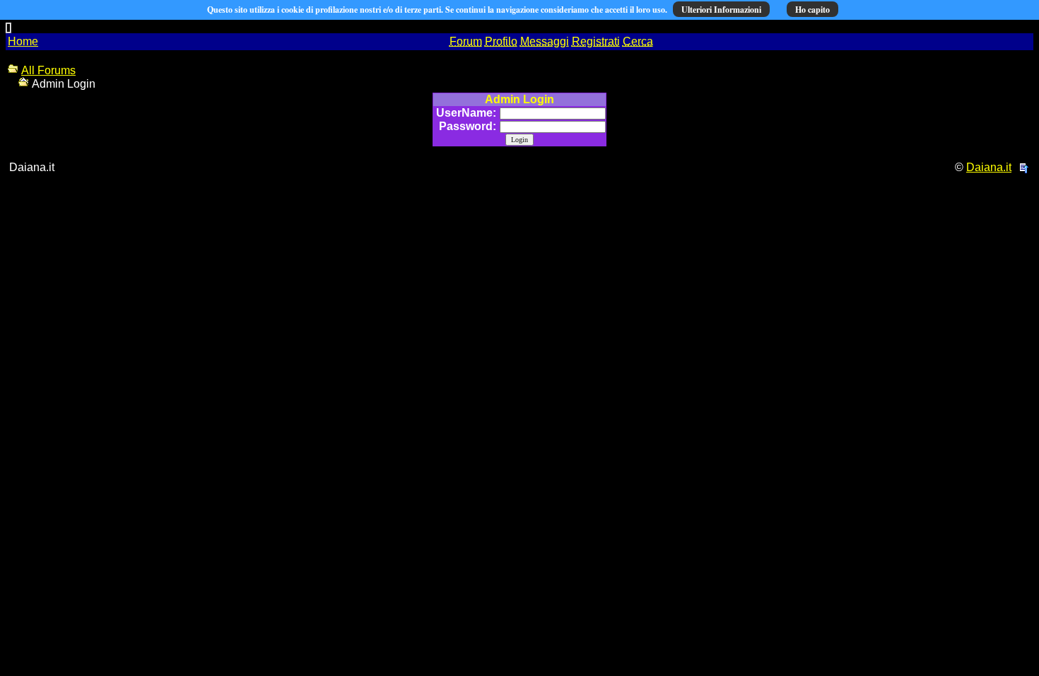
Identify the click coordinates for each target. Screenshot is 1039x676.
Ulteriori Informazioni (721, 10)
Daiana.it (988, 167)
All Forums (48, 70)
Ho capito (812, 10)
